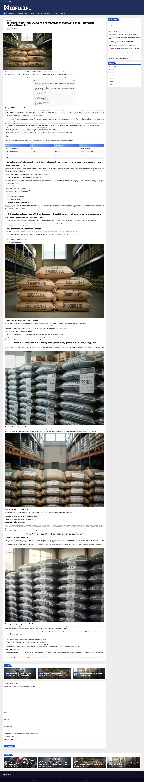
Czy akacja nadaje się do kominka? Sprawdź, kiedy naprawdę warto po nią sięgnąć (26, 657)
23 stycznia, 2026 (9, 766)
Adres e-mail (7, 719)
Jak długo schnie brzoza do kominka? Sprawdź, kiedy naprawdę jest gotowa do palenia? (52, 675)
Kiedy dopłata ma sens (40, 103)
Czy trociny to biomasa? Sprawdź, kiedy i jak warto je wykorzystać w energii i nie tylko (81, 657)
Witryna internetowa (8, 726)
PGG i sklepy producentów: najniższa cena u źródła (45, 89)
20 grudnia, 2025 (113, 766)
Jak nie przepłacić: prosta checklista (42, 93)
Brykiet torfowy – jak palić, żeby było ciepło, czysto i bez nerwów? (122, 45)
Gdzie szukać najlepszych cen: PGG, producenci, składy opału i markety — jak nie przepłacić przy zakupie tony (54, 88)
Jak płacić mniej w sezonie (41, 98)
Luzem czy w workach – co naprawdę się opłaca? (45, 85)
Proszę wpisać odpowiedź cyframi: (11, 736)
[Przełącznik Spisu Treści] (73, 80)
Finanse (32, 13)
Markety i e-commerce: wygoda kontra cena (44, 92)
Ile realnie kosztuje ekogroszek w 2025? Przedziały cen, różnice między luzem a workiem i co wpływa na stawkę (55, 83)
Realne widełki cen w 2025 (41, 84)
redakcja (15, 28)
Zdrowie (56, 13)
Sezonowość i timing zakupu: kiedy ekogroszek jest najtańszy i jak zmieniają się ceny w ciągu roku (52, 94)
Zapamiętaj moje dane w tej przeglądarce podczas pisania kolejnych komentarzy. (21, 733)
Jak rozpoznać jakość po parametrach (43, 102)
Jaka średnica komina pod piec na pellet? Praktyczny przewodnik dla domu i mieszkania (18, 675)
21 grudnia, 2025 (44, 766)
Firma (26, 13)
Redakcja (63, 13)
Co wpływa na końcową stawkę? (42, 87)
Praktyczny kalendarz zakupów (42, 97)
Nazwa (5, 712)
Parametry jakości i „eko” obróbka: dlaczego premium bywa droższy (47, 99)
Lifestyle (39, 13)
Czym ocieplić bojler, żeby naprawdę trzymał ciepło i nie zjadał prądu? (88, 674)
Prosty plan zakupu (40, 104)
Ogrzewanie (20, 13)
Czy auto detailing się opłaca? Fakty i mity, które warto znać (121, 22)
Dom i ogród (11, 13)
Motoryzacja (47, 13)
